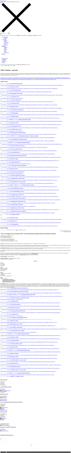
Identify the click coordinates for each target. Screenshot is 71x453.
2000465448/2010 (4, 400)
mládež (14, 65)
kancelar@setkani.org (4, 407)
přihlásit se (32, 35)
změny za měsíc (14, 35)
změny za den (3, 35)
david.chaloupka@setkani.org (5, 390)
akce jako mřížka (21, 35)
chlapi (9, 65)
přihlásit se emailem (38, 35)
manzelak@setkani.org (4, 430)
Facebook (2, 408)
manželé (5, 65)
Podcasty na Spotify (4, 410)
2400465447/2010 (4, 397)
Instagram (2, 409)
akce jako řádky (27, 35)
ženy (11, 65)
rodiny (2, 65)
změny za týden (9, 35)
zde (70, 230)
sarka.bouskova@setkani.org (5, 425)
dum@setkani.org (4, 418)
